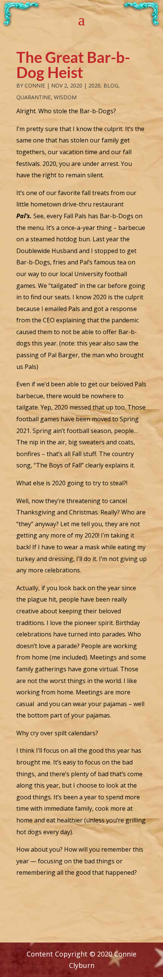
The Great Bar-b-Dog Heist (73, 64)
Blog (110, 85)
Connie (35, 85)
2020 (94, 85)
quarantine (33, 97)
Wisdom (65, 97)
